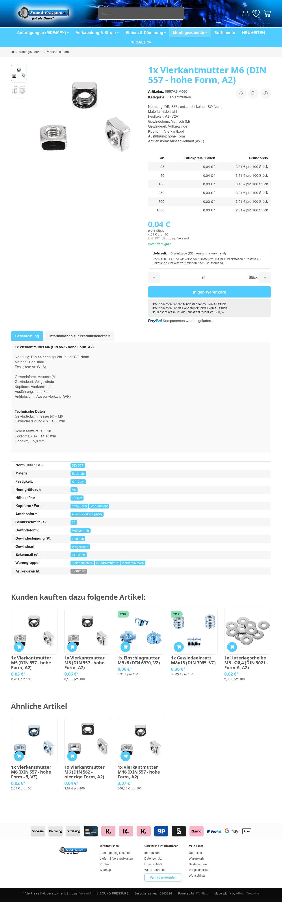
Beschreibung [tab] (27, 335)
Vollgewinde (80, 546)
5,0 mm (77, 498)
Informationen (109, 845)
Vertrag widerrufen (163, 877)
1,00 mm (78, 538)
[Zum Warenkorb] (267, 13)
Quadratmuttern (107, 563)
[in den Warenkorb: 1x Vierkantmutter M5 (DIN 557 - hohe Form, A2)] (19, 647)
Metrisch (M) (80, 530)
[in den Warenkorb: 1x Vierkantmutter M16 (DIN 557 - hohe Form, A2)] (125, 756)
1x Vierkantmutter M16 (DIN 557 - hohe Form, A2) (139, 772)
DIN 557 (77, 465)
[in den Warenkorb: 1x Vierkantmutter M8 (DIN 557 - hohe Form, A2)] (72, 647)
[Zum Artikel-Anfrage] (256, 13)
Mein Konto (196, 845)
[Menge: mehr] (265, 277)
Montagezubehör (189, 32)
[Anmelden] (245, 13)
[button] (19, 73)
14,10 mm (78, 554)
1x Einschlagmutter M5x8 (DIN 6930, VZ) (139, 660)
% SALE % (141, 42)
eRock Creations (247, 893)
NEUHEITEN (253, 32)
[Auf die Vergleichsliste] (253, 93)
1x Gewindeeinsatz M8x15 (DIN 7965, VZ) (193, 660)
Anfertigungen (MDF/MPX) (41, 32)
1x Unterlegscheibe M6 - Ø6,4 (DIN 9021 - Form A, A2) (246, 662)
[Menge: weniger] (154, 277)
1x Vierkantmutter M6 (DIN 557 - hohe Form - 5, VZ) (31, 772)
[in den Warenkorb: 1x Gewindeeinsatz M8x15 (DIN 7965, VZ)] (179, 647)
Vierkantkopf (99, 506)
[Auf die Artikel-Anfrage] (241, 93)
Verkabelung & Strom (96, 32)
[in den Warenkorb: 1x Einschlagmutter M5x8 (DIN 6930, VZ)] (125, 647)
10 (73, 522)
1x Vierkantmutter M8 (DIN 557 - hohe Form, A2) (84, 662)
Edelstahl (78, 473)
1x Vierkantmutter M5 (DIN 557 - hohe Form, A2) (31, 662)
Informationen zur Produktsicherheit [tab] (79, 335)
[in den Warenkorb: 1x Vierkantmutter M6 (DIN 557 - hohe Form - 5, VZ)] (19, 756)
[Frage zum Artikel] (265, 93)
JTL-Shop (201, 893)
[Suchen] (178, 13)
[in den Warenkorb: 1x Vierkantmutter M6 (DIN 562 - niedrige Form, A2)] (72, 756)
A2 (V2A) (78, 481)
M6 (74, 490)
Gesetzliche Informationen (161, 845)
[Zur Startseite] (54, 13)
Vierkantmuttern (178, 97)
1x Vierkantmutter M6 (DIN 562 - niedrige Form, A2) (84, 772)
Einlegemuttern (82, 563)
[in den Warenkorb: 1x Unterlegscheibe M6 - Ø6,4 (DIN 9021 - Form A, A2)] (232, 647)
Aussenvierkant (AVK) (87, 514)
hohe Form (79, 506)
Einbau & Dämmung (144, 32)
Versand (183, 238)
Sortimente (224, 32)
